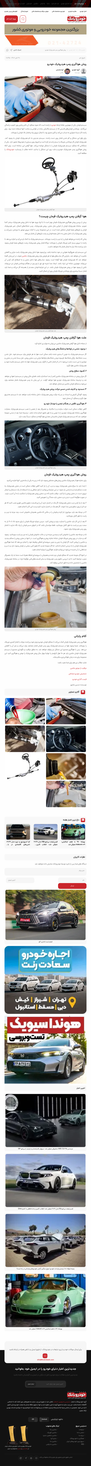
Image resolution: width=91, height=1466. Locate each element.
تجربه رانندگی (24, 11)
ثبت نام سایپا (55, 4)
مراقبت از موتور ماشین (78, 668)
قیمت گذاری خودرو (79, 679)
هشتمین (24, 1449)
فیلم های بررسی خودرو (11, 11)
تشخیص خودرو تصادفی (77, 673)
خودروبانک (10, 149)
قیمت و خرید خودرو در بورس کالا (15, 4)
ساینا (48, 4)
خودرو (53, 125)
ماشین (24, 256)
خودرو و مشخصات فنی (58, 11)
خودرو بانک (81, 50)
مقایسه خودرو (72, 11)
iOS (33, 1419)
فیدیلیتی (29, 4)
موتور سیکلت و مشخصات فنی (40, 11)
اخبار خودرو (83, 11)
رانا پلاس (42, 4)
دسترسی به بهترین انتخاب (62, 1402)
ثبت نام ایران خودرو (66, 4)
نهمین (19, 1449)
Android (44, 1419)
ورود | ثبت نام (11, 19)
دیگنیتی (36, 4)
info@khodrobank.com (45, 1360)
